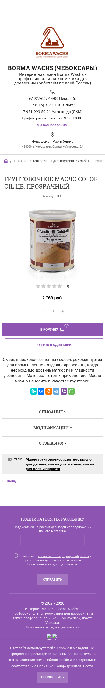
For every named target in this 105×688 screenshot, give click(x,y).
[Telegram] (56, 391)
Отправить (52, 579)
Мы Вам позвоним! (52, 125)
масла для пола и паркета (60, 466)
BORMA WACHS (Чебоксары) (52, 68)
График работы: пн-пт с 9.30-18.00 (52, 118)
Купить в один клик (54, 345)
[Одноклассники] (49, 391)
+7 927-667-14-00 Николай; (52, 98)
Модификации (51, 427)
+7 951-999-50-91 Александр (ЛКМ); (52, 111)
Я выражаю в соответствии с (55, 560)
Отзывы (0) (51, 443)
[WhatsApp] (71, 391)
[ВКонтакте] (41, 391)
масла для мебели (64, 464)
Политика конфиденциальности (52, 627)
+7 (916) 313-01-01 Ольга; (52, 105)
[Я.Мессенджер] (33, 391)
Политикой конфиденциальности (52, 564)
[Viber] (64, 391)
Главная (20, 161)
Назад (12, 481)
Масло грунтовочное (44, 459)
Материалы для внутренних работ (61, 161)
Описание (51, 412)
